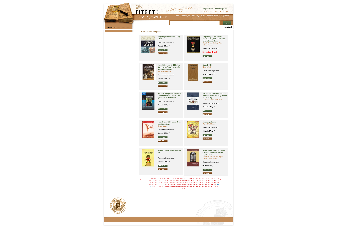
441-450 (184, 184)
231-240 (201, 180)
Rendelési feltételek (115, 214)
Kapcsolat (143, 214)
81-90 (185, 178)
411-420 (166, 184)
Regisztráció (208, 9)
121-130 (207, 178)
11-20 (155, 178)
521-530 (160, 186)
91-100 (190, 178)
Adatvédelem (131, 214)
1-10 (151, 178)
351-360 (201, 182)
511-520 (154, 186)
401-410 (160, 184)
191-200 (178, 180)
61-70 (177, 178)
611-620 (213, 186)
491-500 (213, 184)
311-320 (178, 182)
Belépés (218, 9)
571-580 (190, 186)
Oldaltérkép (154, 214)
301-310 (172, 182)
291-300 (166, 182)
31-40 (164, 178)
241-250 (207, 180)
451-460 (190, 184)
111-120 (201, 178)
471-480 (201, 184)
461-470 (195, 184)
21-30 (159, 178)
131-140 (213, 178)
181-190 (172, 180)
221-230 (195, 180)
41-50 (168, 178)
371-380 (213, 182)
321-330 (184, 182)
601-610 (207, 186)
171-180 (166, 180)
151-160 (154, 180)
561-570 (184, 186)
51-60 (172, 178)
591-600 (201, 186)
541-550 (172, 186)
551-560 (178, 186)
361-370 (207, 182)
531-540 (166, 186)
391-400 (154, 184)
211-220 (190, 180)
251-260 (213, 180)
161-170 (160, 180)
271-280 (154, 182)
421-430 (172, 184)
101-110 (195, 178)
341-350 (195, 182)
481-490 (207, 184)
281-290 (160, 182)
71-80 (181, 178)
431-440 (178, 184)
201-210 (184, 180)
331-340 (190, 182)
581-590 (195, 186)
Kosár (225, 9)
